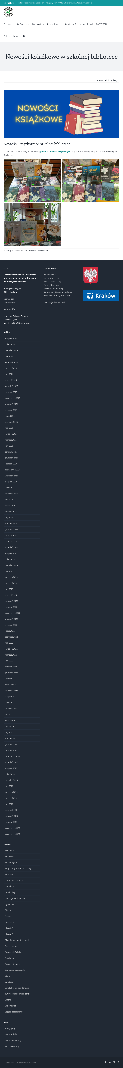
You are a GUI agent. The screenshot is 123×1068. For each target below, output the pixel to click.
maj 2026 (9, 356)
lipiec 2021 (10, 702)
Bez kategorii (11, 862)
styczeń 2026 (11, 380)
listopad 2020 (11, 750)
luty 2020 (9, 804)
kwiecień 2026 (11, 362)
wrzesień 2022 (11, 619)
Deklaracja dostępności (54, 302)
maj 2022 (9, 643)
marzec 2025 (11, 440)
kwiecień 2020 (11, 792)
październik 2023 (12, 541)
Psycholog (9, 958)
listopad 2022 (11, 607)
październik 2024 (12, 469)
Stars (7, 976)
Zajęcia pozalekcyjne (14, 1011)
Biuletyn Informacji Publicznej (56, 295)
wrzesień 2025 (11, 404)
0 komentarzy (43, 250)
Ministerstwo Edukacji (53, 288)
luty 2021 (9, 732)
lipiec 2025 (10, 416)
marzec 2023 (11, 583)
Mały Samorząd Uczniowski (17, 940)
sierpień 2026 (11, 338)
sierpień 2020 (11, 768)
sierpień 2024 (11, 481)
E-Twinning (10, 892)
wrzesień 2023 (11, 547)
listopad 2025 (11, 392)
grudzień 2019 (11, 816)
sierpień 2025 (11, 410)
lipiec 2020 (10, 774)
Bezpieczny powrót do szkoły (18, 868)
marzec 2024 (11, 511)
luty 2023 (9, 589)
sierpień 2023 (11, 553)
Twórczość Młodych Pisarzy (17, 993)
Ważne (8, 999)
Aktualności (10, 850)
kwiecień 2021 (11, 720)
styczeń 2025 (11, 452)
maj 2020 (9, 786)
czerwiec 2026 (11, 350)
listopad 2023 (11, 535)
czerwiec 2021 (11, 708)
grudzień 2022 (11, 601)
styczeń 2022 (11, 666)
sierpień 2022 (11, 625)
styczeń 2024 (11, 523)
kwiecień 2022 (11, 649)
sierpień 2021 (11, 696)
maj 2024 (9, 499)
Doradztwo (10, 886)
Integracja (9, 922)
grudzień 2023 (11, 529)
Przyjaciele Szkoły (13, 952)
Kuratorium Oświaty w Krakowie (57, 292)
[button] (24, 36)
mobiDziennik (49, 274)
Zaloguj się (10, 1028)
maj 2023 (9, 571)
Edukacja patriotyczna (15, 898)
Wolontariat (10, 1005)
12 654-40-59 (9, 302)
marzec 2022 (11, 655)
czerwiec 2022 (11, 637)
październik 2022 (12, 613)
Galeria (8, 916)
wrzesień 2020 (11, 762)
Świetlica (9, 982)
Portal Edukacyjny (51, 285)
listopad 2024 (11, 463)
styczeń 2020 (11, 810)
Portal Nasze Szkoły (52, 281)
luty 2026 (9, 374)
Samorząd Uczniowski (15, 970)
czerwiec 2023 (11, 565)
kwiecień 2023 (11, 577)
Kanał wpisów (11, 1034)
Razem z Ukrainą (12, 964)
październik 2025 (12, 398)
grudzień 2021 (11, 672)
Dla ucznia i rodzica (14, 880)
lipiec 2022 (10, 631)
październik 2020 (12, 756)
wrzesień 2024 (11, 475)
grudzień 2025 (11, 386)
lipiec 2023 (10, 559)
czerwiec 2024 (11, 493)
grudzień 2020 (11, 744)
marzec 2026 (11, 368)
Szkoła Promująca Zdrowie (17, 988)
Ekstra (8, 910)
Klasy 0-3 (9, 928)
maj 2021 (9, 714)
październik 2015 (12, 834)
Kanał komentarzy (13, 1040)
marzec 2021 (11, 726)
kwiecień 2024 (11, 505)
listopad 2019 (11, 822)
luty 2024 (9, 517)
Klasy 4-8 (9, 934)
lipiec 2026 (10, 344)
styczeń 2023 (11, 595)
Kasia (7, 250)
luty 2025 (9, 446)
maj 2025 (9, 428)
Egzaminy (9, 904)
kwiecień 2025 (11, 434)
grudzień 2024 (11, 457)
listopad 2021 (11, 678)
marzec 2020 (11, 798)
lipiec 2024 (10, 487)
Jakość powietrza (51, 278)
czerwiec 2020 (11, 780)
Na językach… (11, 946)
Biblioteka (32, 250)
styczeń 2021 (11, 738)
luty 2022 (9, 660)
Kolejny (114, 80)
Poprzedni (104, 80)
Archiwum (9, 856)
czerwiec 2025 (11, 422)
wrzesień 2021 (11, 690)
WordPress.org (12, 1046)
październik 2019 (12, 828)
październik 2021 (12, 684)
